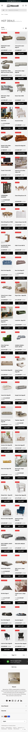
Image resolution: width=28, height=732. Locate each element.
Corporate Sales (4, 728)
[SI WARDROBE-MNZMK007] (7, 188)
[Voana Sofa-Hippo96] (7, 387)
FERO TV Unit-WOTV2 (20, 245)
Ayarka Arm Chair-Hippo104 (19, 519)
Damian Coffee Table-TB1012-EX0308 (6, 146)
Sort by (2, 27)
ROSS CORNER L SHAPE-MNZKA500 (6, 544)
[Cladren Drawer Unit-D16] (21, 214)
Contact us (15, 727)
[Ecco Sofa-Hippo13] (7, 612)
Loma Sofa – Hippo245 (20, 320)
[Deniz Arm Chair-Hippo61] (21, 636)
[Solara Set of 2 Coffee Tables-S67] (21, 163)
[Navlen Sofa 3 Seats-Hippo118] (7, 412)
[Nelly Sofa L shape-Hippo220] (7, 88)
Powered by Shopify (12, 725)
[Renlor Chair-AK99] (21, 88)
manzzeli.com (6, 725)
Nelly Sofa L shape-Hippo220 (5, 96)
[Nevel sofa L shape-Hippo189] (21, 461)
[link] (5, 655)
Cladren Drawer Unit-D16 (20, 222)
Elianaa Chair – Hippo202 (6, 495)
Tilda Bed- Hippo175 (19, 420)
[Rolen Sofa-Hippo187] (21, 437)
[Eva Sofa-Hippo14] (21, 612)
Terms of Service (16, 728)
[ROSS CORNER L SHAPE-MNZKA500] (7, 536)
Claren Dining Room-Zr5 (20, 195)
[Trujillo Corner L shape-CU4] (21, 586)
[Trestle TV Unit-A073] (7, 163)
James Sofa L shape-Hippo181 (20, 71)
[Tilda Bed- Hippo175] (21, 412)
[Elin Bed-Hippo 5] (7, 586)
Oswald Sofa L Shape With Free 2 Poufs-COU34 (7, 71)
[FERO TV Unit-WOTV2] (21, 238)
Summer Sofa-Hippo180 (6, 445)
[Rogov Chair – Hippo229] (21, 288)
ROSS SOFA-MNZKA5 (20, 543)
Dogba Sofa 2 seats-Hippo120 (5, 46)
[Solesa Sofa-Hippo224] (21, 138)
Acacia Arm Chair (19, 120)
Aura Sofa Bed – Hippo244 (4, 321)
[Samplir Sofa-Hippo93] (21, 387)
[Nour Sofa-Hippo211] (21, 263)
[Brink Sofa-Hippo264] (7, 263)
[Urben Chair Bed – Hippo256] (7, 337)
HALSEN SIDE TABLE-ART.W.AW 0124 (6, 246)
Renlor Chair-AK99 (19, 95)
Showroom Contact (21, 727)
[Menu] (2, 5)
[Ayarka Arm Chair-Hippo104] (21, 511)
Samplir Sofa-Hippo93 (20, 395)
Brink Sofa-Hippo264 (6, 270)
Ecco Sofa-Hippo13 (5, 620)
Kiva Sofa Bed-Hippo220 (6, 370)
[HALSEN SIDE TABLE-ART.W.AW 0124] (7, 238)
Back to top (14, 667)
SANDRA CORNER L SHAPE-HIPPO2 (19, 346)
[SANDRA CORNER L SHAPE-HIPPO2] (21, 337)
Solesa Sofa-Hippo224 (20, 145)
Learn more (18, 1)
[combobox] (14, 10)
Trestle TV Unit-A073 (6, 170)
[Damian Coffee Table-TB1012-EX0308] (7, 138)
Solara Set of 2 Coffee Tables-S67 (20, 171)
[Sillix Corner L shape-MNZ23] (21, 561)
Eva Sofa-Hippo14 (19, 620)
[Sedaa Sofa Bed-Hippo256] (21, 362)
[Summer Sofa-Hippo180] (7, 437)
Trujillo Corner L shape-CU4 (20, 594)
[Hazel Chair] (7, 113)
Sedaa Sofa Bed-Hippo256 (19, 371)
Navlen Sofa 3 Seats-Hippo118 (6, 420)
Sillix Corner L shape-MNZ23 (20, 569)
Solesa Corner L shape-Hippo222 (6, 296)
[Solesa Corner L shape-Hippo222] (7, 288)
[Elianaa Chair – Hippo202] (7, 487)
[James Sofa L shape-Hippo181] (21, 63)
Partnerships (10, 728)
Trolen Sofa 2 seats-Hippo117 (19, 46)
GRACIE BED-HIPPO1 (5, 568)
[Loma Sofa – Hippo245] (21, 313)
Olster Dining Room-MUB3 (7, 222)
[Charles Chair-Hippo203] (21, 487)
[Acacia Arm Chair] (21, 113)
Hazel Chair (3, 120)
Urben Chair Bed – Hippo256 (5, 346)
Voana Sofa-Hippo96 (5, 395)
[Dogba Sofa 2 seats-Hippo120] (7, 38)
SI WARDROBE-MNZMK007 (4, 196)
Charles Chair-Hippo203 (20, 495)
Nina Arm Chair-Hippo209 (7, 518)
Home (2, 14)
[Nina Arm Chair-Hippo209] (7, 511)
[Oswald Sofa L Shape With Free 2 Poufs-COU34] (7, 63)
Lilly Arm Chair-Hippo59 (6, 643)
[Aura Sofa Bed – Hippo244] (7, 312)
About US (2, 727)
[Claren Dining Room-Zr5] (21, 188)
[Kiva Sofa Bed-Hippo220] (7, 362)
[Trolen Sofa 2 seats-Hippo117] (21, 38)
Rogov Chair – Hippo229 (20, 295)
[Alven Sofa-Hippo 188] (7, 461)
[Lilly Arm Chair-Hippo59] (7, 636)
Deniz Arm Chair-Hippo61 (20, 643)
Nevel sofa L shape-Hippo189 (19, 469)
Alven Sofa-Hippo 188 (6, 468)
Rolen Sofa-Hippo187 (20, 445)
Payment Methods (9, 727)
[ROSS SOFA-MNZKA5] (21, 536)
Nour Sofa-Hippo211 (19, 270)
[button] (25, 5)
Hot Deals (6, 14)
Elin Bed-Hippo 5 (5, 593)
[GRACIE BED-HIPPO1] (7, 561)
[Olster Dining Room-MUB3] (7, 214)
